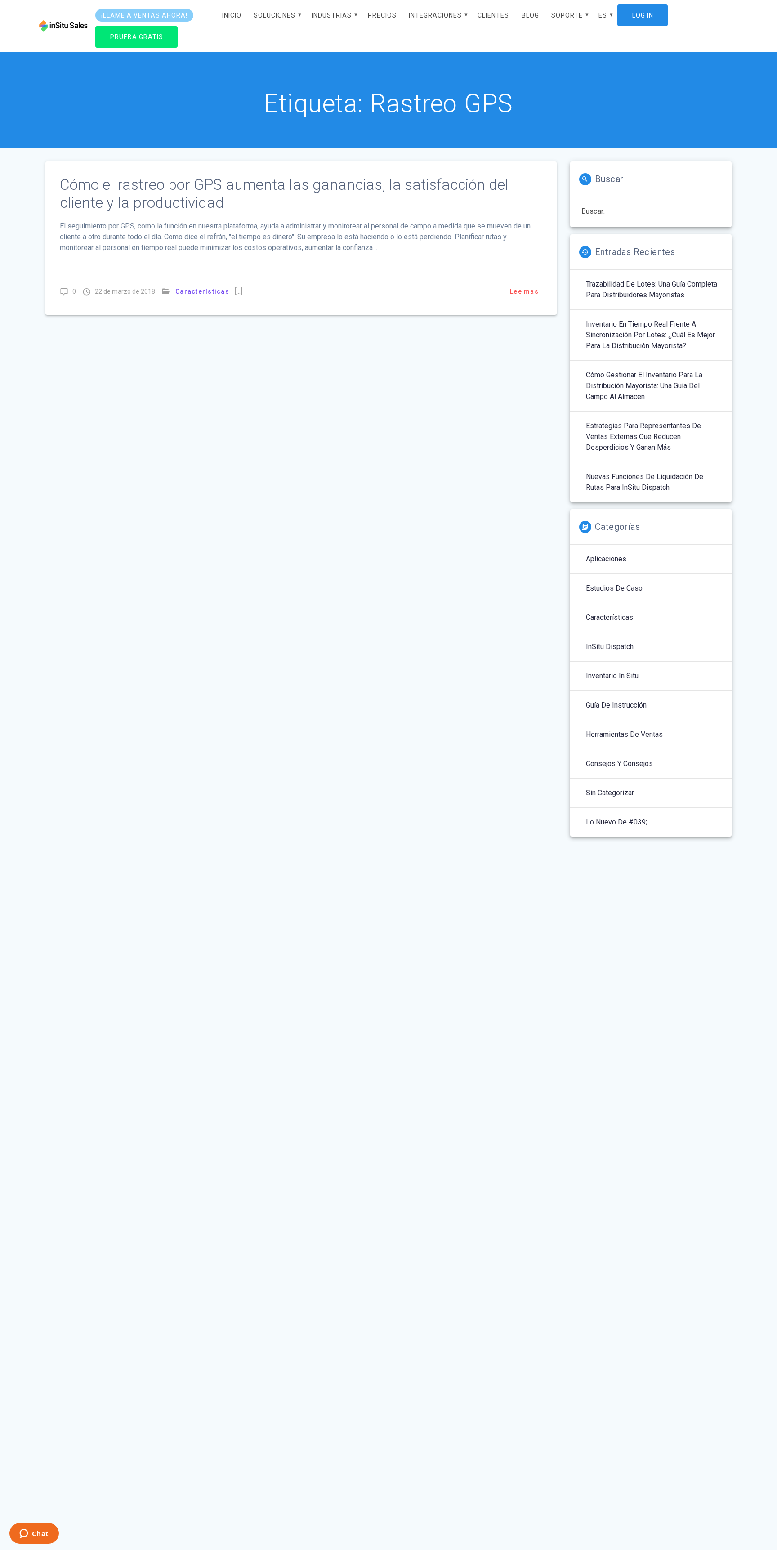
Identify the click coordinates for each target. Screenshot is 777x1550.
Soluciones (274, 15)
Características (202, 291)
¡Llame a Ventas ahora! (144, 15)
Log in (642, 15)
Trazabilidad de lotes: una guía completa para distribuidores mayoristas (651, 289)
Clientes (493, 15)
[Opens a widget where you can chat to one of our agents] (34, 1534)
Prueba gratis (136, 36)
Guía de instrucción (616, 705)
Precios (382, 15)
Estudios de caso (614, 588)
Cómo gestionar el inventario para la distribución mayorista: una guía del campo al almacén (644, 386)
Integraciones (435, 15)
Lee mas (524, 291)
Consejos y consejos (619, 763)
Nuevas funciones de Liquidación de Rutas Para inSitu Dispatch (644, 482)
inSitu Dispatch (610, 646)
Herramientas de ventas (624, 734)
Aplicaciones (606, 559)
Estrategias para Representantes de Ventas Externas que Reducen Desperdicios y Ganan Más (643, 436)
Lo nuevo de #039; (616, 822)
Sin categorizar (610, 792)
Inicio (231, 15)
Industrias (332, 15)
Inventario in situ (612, 676)
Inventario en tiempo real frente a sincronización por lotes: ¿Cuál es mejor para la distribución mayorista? (650, 335)
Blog (530, 15)
